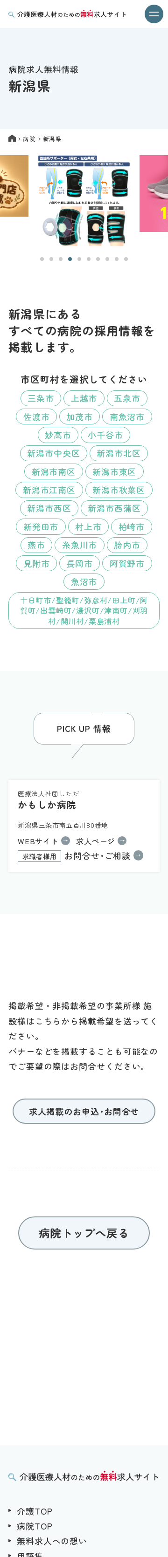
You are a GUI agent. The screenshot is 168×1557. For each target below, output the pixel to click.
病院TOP (35, 1526)
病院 (29, 139)
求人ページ (95, 841)
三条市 (41, 398)
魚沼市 (84, 581)
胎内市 (127, 545)
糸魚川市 (80, 545)
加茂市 (79, 416)
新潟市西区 (49, 508)
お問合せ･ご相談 (76, 855)
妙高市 (58, 435)
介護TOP (35, 1511)
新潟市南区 (54, 471)
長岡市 (79, 563)
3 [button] (60, 259)
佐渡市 (36, 416)
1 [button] (42, 259)
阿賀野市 (127, 563)
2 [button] (51, 259)
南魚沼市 (127, 416)
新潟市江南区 (49, 490)
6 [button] (88, 259)
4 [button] (70, 259)
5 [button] (79, 259)
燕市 (36, 545)
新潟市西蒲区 (114, 508)
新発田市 (41, 526)
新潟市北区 (119, 453)
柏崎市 (132, 526)
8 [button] (107, 259)
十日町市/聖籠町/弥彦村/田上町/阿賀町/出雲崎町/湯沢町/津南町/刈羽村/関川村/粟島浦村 (84, 610)
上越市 (84, 398)
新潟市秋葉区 (118, 490)
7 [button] (98, 259)
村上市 (88, 526)
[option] (84, 201)
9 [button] (116, 259)
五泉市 (127, 398)
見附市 (36, 563)
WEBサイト (38, 841)
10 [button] (126, 259)
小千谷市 (105, 435)
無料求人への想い (52, 1541)
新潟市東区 (114, 471)
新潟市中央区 (53, 453)
